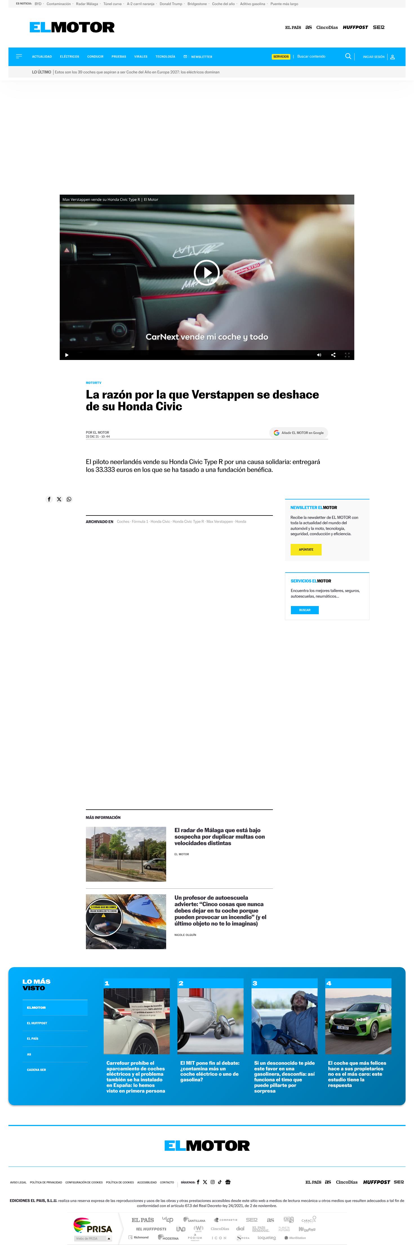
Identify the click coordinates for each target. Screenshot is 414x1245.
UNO (181, 1228)
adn (286, 1220)
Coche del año (223, 4)
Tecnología (165, 56)
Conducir (95, 56)
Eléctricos (69, 56)
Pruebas (119, 56)
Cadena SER (250, 1220)
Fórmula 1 (140, 521)
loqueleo (267, 1237)
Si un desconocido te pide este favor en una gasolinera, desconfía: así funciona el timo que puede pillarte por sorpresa (284, 1077)
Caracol (307, 1220)
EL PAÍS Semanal (261, 1228)
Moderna (167, 1237)
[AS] (309, 28)
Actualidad (42, 56)
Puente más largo (284, 4)
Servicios (281, 56)
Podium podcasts (194, 1237)
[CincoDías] (327, 28)
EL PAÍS (32, 1039)
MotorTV (93, 383)
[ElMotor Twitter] (205, 1182)
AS (29, 1054)
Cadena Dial (240, 1228)
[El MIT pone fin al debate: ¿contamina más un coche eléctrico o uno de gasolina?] (210, 1052)
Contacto (167, 1182)
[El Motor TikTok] (220, 1182)
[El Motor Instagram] (213, 1182)
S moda (242, 1237)
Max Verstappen (219, 521)
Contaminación (59, 4)
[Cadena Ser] (378, 28)
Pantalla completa (347, 355)
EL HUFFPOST (37, 1023)
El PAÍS (142, 1220)
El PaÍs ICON (219, 1237)
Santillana (196, 1220)
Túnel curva (113, 4)
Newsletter (201, 56)
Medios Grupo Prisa (92, 1238)
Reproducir (207, 272)
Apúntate (306, 549)
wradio (197, 1228)
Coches (123, 521)
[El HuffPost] (355, 28)
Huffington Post (150, 1228)
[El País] (293, 28)
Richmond (139, 1237)
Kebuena (302, 1228)
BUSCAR (305, 610)
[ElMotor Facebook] (198, 1182)
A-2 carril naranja (141, 4)
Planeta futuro (282, 1228)
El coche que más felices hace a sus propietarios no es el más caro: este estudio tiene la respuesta (357, 1074)
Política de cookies (120, 1182)
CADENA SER (36, 1070)
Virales (140, 56)
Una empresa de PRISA (92, 1225)
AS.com (268, 1220)
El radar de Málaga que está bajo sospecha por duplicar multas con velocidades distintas (220, 836)
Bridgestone (198, 4)
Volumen (319, 355)
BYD (38, 4)
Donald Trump (171, 4)
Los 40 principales (169, 1220)
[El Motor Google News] (228, 1182)
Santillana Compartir (226, 1220)
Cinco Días (219, 1228)
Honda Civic (160, 521)
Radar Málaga (87, 4)
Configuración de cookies (84, 1182)
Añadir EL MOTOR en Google (303, 433)
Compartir (333, 355)
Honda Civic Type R (188, 521)
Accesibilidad (147, 1182)
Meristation (294, 1237)
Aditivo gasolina (253, 4)
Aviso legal (18, 1182)
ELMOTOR (36, 1008)
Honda (240, 521)
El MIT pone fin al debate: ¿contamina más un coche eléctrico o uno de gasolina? (209, 1071)
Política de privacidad (46, 1182)
